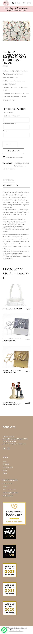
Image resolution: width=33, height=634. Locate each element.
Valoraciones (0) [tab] (11, 185)
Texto (5, 131)
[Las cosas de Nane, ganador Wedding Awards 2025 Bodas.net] (9, 532)
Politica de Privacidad (9, 490)
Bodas (16, 163)
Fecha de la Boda (9, 123)
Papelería (21, 163)
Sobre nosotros (8, 484)
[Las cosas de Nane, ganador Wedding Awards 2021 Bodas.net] (9, 589)
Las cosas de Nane (13, 628)
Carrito (5, 470)
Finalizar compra (8, 467)
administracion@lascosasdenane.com (14, 444)
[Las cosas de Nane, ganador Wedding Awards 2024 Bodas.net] (9, 551)
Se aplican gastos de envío (19, 71)
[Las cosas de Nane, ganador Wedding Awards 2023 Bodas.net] (9, 570)
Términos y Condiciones (10, 493)
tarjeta (13, 169)
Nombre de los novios (11, 116)
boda (9, 169)
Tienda (5, 473)
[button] (4, 630)
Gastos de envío (8, 496)
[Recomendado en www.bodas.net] (14, 513)
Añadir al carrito (13, 151)
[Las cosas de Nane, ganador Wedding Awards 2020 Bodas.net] (9, 608)
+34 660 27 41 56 (8, 436)
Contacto (5, 487)
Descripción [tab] (8, 180)
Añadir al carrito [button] (16, 296)
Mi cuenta (6, 464)
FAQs (4, 461)
